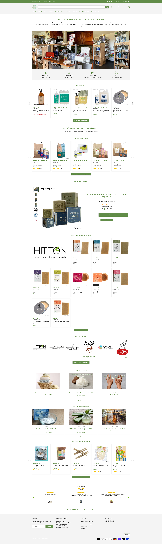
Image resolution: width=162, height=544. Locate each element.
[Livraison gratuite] (45, 74)
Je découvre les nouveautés (81, 120)
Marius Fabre (35, 113)
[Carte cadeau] (93, 74)
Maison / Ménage (41, 11)
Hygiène (51, 11)
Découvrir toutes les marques (81, 362)
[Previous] (29, 102)
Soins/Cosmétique (60, 11)
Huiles (68, 11)
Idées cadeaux (85, 11)
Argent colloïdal (76, 11)
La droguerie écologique (37, 165)
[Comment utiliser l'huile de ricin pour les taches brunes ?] (114, 381)
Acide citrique (116, 164)
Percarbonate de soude (58, 164)
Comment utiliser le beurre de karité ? (81, 393)
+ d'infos (106, 219)
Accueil (34, 11)
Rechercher (34, 538)
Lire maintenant (47, 396)
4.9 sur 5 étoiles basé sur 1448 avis (87, 509)
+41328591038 (64, 527)
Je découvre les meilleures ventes (81, 174)
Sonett (54, 111)
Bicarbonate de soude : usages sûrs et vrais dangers (48, 429)
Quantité (86, 211)
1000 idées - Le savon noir (39, 465)
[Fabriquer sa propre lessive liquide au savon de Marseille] (48, 381)
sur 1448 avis (81, 489)
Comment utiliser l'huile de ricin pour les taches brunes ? (114, 393)
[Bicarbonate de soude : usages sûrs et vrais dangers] (48, 417)
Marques (93, 11)
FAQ (50, 1)
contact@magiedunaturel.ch (61, 524)
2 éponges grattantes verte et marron (61, 465)
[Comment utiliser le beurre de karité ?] (81, 381)
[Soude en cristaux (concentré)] (112, 501)
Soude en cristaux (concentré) (99, 164)
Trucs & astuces (35, 1)
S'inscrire (49, 526)
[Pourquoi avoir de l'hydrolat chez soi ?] (114, 417)
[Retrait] (116, 74)
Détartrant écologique (58, 110)
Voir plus (80, 400)
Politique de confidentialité (86, 524)
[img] (81, 488)
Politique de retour (84, 526)
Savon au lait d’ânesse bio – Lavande (41, 291)
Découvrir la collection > (81, 330)
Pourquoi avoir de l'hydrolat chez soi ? (114, 428)
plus (99, 11)
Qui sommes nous (45, 1)
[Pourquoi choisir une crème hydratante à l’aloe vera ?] (81, 417)
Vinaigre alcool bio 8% (78, 164)
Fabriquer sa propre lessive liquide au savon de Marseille (48, 393)
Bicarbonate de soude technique (40, 164)
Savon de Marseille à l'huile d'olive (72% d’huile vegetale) (106, 195)
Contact (53, 1)
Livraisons (83, 523)
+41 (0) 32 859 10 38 (69, 77)
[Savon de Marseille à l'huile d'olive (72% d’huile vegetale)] (81, 501)
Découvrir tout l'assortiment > (81, 477)
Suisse (126, 1)
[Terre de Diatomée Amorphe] (50, 501)
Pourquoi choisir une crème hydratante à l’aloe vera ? (81, 429)
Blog (39, 1)
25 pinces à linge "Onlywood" (79, 465)
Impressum (83, 528)
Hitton (114, 113)
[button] (36, 168)
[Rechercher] (107, 7)
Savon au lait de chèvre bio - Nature (61, 321)
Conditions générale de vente (87, 521)
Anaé (93, 468)
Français (117, 1)
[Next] (132, 102)
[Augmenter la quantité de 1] (95, 215)
